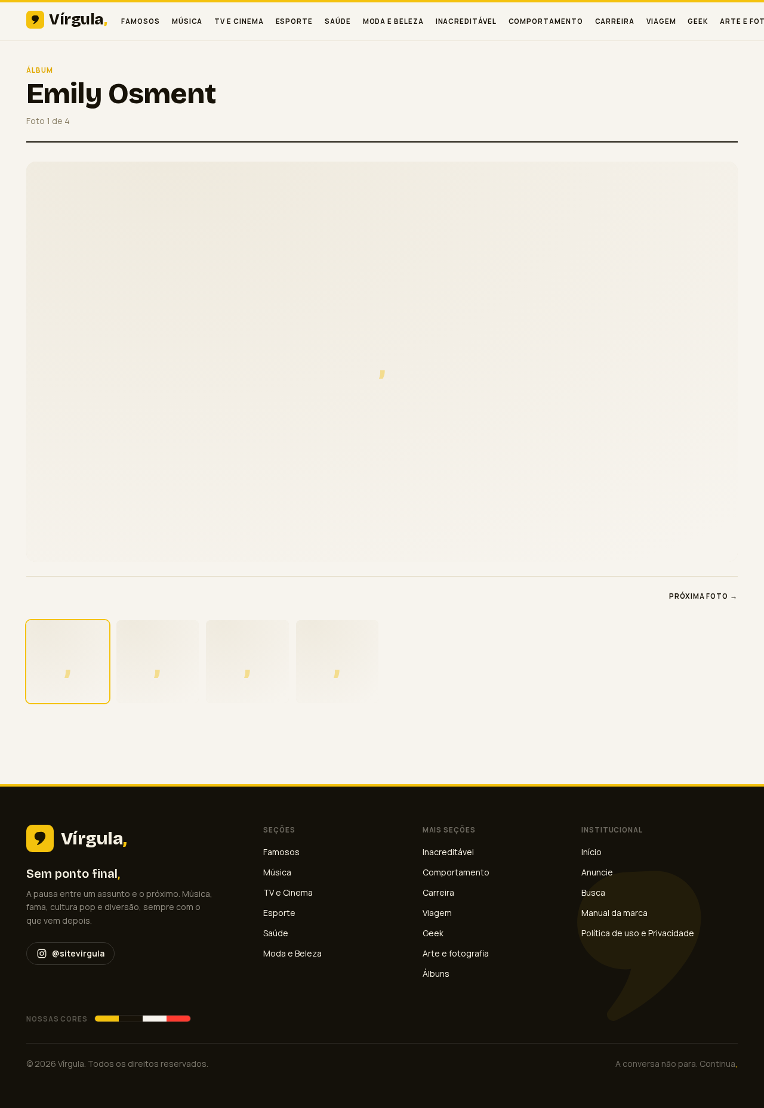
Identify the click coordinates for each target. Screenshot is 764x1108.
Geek (698, 21)
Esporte (294, 21)
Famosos (140, 21)
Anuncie (597, 872)
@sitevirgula (78, 953)
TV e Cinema (238, 21)
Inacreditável (466, 21)
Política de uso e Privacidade (637, 933)
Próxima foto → (703, 596)
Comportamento (546, 21)
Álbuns (436, 973)
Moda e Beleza (393, 21)
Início (591, 852)
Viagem (661, 21)
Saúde (338, 21)
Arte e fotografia (456, 953)
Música (187, 21)
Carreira (614, 21)
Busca (593, 892)
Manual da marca (614, 912)
